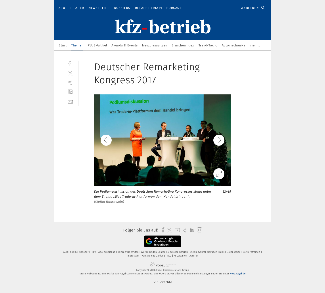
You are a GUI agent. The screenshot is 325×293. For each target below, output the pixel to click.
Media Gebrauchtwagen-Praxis (207, 252)
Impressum (133, 255)
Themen (77, 45)
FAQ (169, 255)
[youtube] (176, 230)
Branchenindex (183, 45)
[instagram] (198, 230)
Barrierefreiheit (252, 252)
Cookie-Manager (79, 252)
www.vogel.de (238, 273)
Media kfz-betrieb (178, 252)
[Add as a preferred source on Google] (162, 241)
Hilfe (94, 252)
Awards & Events (124, 45)
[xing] (70, 82)
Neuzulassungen (154, 45)
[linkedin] (70, 92)
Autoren (193, 255)
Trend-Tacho (207, 45)
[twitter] (70, 73)
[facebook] (70, 63)
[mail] (70, 101)
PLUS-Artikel (97, 45)
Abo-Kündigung (107, 252)
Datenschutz (234, 252)
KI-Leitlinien (181, 255)
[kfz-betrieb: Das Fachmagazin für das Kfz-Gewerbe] (63, 45)
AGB (65, 252)
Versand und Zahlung (153, 255)
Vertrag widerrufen (128, 252)
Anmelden (250, 8)
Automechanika (233, 45)
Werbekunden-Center (153, 252)
